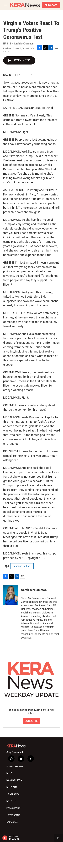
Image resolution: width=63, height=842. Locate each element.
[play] (5, 838)
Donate (52, 4)
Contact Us (12, 822)
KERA (9, 773)
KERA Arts (11, 787)
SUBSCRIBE (31, 721)
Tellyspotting (13, 794)
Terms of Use (13, 815)
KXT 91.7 (11, 801)
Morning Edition (22, 566)
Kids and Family (14, 780)
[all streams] (58, 838)
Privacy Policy (13, 808)
